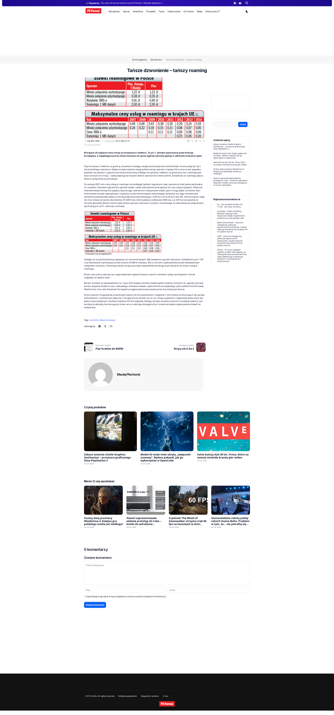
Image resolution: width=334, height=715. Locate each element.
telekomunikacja (107, 320)
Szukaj (243, 124)
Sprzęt (126, 11)
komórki (94, 320)
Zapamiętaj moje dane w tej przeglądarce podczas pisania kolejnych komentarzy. (126, 596)
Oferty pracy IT (212, 11)
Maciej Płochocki (128, 374)
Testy (162, 11)
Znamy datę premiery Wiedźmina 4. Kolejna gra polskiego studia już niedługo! (228, 171)
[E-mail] (240, 3)
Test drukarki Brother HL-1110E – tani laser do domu (230, 205)
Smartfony (138, 11)
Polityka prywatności (127, 696)
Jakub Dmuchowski (225, 222)
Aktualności (114, 11)
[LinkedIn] (196, 141)
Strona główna (139, 59)
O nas (165, 696)
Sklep (199, 11)
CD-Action (188, 11)
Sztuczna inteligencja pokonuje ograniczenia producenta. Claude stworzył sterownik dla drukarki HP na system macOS (232, 227)
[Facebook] (235, 3)
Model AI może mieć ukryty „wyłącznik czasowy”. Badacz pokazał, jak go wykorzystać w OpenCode (230, 155)
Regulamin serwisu (150, 696)
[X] (192, 141)
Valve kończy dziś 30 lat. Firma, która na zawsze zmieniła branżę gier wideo (230, 163)
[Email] (200, 141)
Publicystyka (174, 11)
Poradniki (151, 11)
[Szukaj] (246, 3)
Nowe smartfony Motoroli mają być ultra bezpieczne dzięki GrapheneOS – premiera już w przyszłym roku (231, 214)
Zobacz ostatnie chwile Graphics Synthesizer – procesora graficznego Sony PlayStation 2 (229, 146)
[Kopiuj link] (204, 141)
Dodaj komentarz (95, 604)
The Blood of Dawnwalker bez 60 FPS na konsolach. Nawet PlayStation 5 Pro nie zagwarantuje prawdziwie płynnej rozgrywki (132, 3)
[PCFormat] (167, 703)
